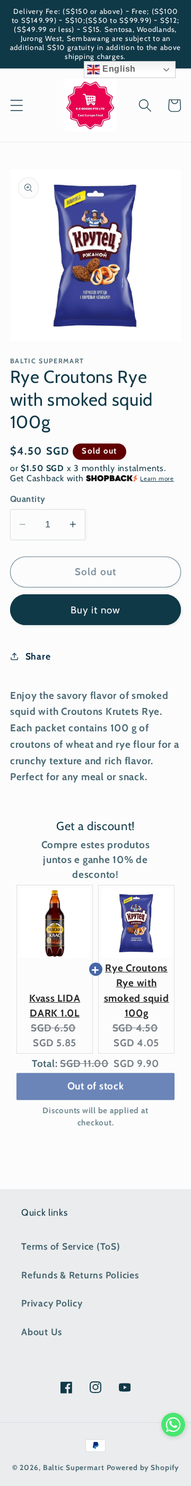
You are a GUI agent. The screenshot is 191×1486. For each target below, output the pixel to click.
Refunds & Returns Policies (80, 1274)
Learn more (157, 478)
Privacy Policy (52, 1303)
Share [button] (38, 656)
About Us (41, 1331)
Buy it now (96, 610)
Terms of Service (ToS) (70, 1246)
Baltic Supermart (74, 1467)
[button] (16, 105)
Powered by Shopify (143, 1467)
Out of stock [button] (95, 1083)
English (118, 68)
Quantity (28, 498)
